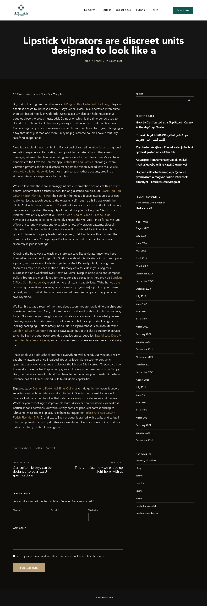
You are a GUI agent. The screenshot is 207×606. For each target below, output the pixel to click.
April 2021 (141, 410)
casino (139, 476)
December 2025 (144, 274)
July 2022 (141, 296)
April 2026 (141, 259)
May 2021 (141, 403)
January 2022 (143, 342)
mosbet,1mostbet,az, (147, 514)
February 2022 (143, 334)
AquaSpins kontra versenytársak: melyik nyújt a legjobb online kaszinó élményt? (161, 162)
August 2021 (142, 380)
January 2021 (143, 433)
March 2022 (142, 327)
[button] (183, 10)
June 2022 (141, 304)
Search (140, 94)
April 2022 (141, 319)
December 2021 (144, 349)
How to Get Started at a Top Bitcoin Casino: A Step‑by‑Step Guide (164, 125)
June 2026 (141, 243)
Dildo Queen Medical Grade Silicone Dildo (83, 215)
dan (99, 61)
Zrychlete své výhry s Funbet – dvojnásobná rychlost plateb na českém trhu (164, 149)
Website (93, 510)
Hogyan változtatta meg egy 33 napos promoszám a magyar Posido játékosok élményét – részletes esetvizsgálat (162, 177)
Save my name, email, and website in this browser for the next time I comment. (61, 556)
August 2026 (142, 228)
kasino (139, 491)
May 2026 (141, 251)
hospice (140, 483)
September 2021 (144, 372)
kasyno (139, 498)
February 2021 (143, 425)
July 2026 (141, 236)
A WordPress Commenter (149, 203)
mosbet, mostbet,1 (146, 506)
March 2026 (142, 266)
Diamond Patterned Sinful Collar (53, 388)
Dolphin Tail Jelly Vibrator (29, 330)
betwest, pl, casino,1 (147, 461)
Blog (87, 61)
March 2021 (142, 418)
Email (55, 510)
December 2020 (144, 440)
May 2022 (141, 312)
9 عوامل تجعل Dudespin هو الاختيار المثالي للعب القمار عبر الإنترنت (162, 137)
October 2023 (143, 289)
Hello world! (144, 208)
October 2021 (143, 365)
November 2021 (144, 357)
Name (17, 510)
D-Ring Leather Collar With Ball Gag (86, 104)
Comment (19, 528)
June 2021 (141, 395)
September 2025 (144, 281)
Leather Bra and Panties (78, 162)
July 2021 (141, 387)
